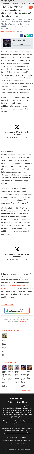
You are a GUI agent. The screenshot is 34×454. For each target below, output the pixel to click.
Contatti (18, 430)
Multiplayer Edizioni (21, 443)
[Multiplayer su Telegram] (17, 402)
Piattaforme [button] (6, 3)
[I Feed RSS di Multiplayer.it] (26, 402)
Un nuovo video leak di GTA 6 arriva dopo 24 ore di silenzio (10, 376)
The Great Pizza (11, 443)
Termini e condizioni (27, 428)
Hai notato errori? (7, 304)
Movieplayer (13, 440)
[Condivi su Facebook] (21, 35)
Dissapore (19, 440)
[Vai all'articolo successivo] (1, 288)
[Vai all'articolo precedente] (32, 288)
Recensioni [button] (15, 3)
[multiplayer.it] (17, 398)
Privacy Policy (17, 428)
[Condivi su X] (25, 35)
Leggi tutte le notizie (25, 390)
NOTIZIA (3, 31)
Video (28, 3)
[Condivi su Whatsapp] (28, 35)
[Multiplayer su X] (11, 402)
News (21, 44)
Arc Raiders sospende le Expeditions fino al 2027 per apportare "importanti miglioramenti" (23, 379)
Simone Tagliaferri (10, 31)
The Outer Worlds (18, 40)
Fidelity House (26, 440)
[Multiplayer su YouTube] (23, 402)
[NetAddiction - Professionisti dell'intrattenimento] (21, 437)
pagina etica (23, 321)
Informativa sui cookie (7, 428)
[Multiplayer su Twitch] (20, 402)
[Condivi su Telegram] (31, 35)
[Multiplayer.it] (7, 1)
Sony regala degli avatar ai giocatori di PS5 (29, 375)
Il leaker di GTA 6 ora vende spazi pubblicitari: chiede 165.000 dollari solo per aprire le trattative (4, 379)
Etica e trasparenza (10, 430)
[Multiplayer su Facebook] (8, 402)
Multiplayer (6, 440)
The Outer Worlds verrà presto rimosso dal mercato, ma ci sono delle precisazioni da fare (4, 347)
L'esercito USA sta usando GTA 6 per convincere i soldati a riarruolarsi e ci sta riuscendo (17, 378)
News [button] (23, 3)
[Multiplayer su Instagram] (14, 402)
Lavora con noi (24, 430)
